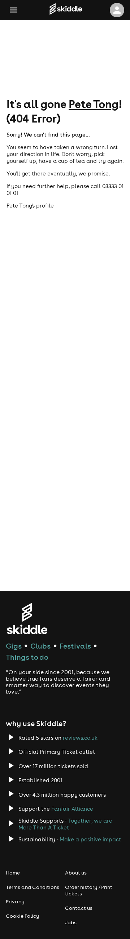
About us (76, 872)
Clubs (40, 645)
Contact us (78, 908)
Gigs (14, 645)
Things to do (27, 657)
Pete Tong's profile (30, 205)
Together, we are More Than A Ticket (65, 824)
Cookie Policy (22, 916)
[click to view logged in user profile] (117, 10)
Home (13, 872)
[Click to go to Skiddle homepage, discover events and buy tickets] (65, 10)
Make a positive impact (90, 839)
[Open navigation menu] (13, 10)
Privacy (15, 901)
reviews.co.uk (80, 737)
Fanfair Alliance (72, 808)
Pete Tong (93, 104)
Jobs (71, 922)
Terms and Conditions (32, 887)
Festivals (75, 645)
